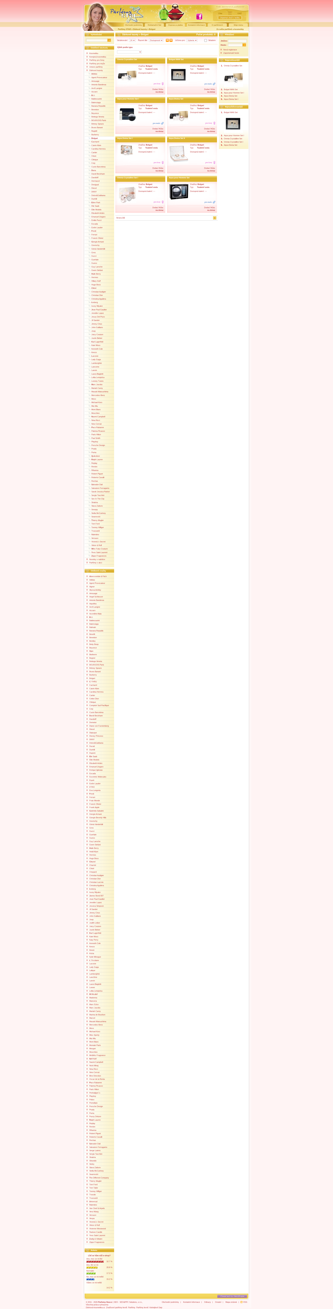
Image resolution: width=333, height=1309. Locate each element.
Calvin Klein (96, 145)
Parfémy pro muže (97, 64)
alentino (95, 534)
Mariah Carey (97, 388)
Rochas (94, 481)
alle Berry (96, 274)
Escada (94, 224)
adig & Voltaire (95, 1239)
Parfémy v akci (95, 563)
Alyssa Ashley (95, 590)
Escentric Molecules (97, 777)
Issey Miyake (97, 306)
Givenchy (95, 245)
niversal (93, 1201)
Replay (94, 463)
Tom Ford (95, 524)
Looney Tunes (97, 381)
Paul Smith (95, 438)
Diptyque (93, 733)
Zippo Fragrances (96, 1242)
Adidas (92, 580)
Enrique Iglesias (96, 770)
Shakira (94, 502)
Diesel (94, 188)
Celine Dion (94, 699)
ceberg (94, 302)
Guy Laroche (97, 267)
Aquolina (92, 604)
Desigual (95, 185)
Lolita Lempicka (97, 377)
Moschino (95, 413)
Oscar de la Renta (97, 1079)
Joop (93, 331)
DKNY (94, 192)
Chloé (91, 868)
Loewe (92, 987)
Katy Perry (93, 940)
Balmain (92, 627)
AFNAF (93, 1059)
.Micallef (93, 994)
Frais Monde (94, 801)
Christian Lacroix (96, 882)
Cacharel (93, 685)
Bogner (92, 658)
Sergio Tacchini (97, 495)
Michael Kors (96, 402)
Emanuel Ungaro (98, 217)
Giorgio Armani (95, 814)
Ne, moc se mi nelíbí (95, 1277)
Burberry (95, 135)
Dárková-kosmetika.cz (95, 1307)
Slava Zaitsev (97, 506)
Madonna (93, 998)
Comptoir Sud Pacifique (99, 705)
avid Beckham (96, 716)
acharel (95, 142)
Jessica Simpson (96, 906)
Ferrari (94, 235)
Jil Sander (95, 320)
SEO (116, 1302)
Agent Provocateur (99, 77)
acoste (94, 356)
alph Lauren (97, 459)
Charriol (92, 865)
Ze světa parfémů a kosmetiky (230, 29)
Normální (90, 1271)
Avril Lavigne (96, 88)
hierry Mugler (97, 520)
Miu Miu (94, 406)
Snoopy (94, 509)
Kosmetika (93, 53)
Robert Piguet (97, 474)
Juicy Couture (97, 334)
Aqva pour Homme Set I (128, 99)
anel (92, 862)
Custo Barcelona (98, 167)
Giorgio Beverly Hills (97, 818)
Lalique (92, 970)
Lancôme (93, 977)
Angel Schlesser (96, 597)
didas (94, 74)
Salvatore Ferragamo (100, 488)
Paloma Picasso (98, 431)
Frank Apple (94, 807)
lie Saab (93, 756)
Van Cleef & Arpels (97, 1208)
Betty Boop (94, 644)
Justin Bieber (96, 338)
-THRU (93, 682)
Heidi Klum (93, 852)
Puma (93, 452)
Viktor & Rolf (96, 545)
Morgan (92, 1048)
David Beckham (98, 174)
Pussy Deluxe (95, 1116)
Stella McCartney (98, 513)
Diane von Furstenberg (99, 726)
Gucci (93, 256)
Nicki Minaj (93, 1065)
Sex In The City (97, 499)
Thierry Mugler (95, 1181)
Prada (93, 449)
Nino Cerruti (96, 424)
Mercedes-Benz (98, 395)
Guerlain (95, 260)
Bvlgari (152, 29)
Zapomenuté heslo (231, 53)
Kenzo (94, 352)
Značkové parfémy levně (116, 1307)
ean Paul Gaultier (99, 310)
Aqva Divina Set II (177, 138)
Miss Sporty (94, 1035)
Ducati (92, 746)
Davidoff (94, 177)
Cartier (94, 152)
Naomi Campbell (96, 1062)
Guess (94, 263)
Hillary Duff (96, 281)
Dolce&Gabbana (98, 195)
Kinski (91, 950)
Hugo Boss (96, 285)
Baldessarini (96, 99)
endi (93, 231)
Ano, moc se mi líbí (94, 1259)
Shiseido (92, 1161)
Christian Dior (97, 295)
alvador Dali (97, 484)
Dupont (92, 753)
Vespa (92, 1218)
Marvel (92, 1018)
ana (93, 170)
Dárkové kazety (140, 29)
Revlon (94, 467)
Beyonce (95, 113)
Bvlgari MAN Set (176, 59)
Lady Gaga (96, 359)
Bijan (91, 651)
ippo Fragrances (98, 556)
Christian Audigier (98, 292)
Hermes (94, 277)
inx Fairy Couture (99, 549)
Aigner (92, 587)
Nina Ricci (95, 420)
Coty (93, 163)
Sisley (91, 1164)
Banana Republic (98, 106)
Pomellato (93, 1103)
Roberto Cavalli (97, 477)
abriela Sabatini (96, 811)
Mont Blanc (96, 409)
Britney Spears (97, 124)
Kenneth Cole (97, 349)
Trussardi (95, 531)
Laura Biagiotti (97, 374)
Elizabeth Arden (97, 213)
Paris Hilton (96, 434)
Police (91, 1100)
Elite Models (96, 210)
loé (93, 288)
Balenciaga (96, 102)
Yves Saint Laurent (97, 1235)
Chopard (93, 872)
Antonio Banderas (98, 85)
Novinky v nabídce (97, 559)
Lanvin (94, 370)
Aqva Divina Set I (125, 138)
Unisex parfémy (96, 67)
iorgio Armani (97, 242)
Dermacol (95, 181)
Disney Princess (96, 736)
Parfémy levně (142, 1307)
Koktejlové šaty (156, 1307)
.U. (93, 95)
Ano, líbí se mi (92, 1265)
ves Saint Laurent (99, 552)
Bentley (92, 641)
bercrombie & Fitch (98, 576)
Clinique (94, 160)
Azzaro (94, 92)
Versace (94, 538)
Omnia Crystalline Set (127, 59)
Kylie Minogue (95, 957)
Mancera (93, 1001)
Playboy (94, 442)
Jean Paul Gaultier (97, 899)
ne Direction (95, 1076)
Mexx (93, 399)
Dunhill (94, 199)
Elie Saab (95, 206)
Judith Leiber (94, 923)
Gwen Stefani (97, 270)
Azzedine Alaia (95, 614)
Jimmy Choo (96, 324)
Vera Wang (94, 1212)
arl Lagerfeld (97, 342)
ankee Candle (95, 1232)
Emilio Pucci (96, 220)
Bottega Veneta (97, 117)
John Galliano (97, 327)
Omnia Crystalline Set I (127, 178)
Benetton (95, 110)
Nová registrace (230, 50)
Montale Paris (95, 1045)
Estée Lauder (97, 227)
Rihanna (94, 470)
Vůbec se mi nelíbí (94, 1283)
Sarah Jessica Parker (100, 492)
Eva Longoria (94, 790)
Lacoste (92, 964)
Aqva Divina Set (176, 99)
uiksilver (95, 456)
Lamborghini (96, 363)
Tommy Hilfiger (97, 527)
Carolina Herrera (98, 149)
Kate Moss (95, 345)
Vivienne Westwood (97, 1229)
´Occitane (94, 960)
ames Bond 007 (96, 896)
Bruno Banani (97, 127)
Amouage (95, 81)
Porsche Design (98, 445)
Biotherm (93, 654)
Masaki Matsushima (99, 392)
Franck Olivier (97, 238)
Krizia (91, 953)
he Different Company (99, 1178)
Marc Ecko (94, 1004)
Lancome (95, 367)
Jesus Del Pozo (98, 317)
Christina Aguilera (98, 299)
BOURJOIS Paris (98, 120)
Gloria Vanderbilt (98, 249)
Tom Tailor (93, 1188)
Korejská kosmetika (97, 57)
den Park (95, 202)
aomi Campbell (98, 417)
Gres (93, 252)
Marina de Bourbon (97, 1015)
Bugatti (94, 131)
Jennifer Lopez (97, 313)
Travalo (92, 1195)
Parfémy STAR (124, 29)
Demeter (93, 722)
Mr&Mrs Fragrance (97, 1055)
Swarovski (95, 517)
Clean (93, 156)
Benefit (92, 634)
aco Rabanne (97, 427)
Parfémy (131, 1307)
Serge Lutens (95, 1150)
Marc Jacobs (94, 1008)
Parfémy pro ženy (96, 60)
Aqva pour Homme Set (179, 178)
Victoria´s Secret (98, 542)
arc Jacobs (97, 384)
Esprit (91, 780)
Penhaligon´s (94, 1093)
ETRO (92, 787)
